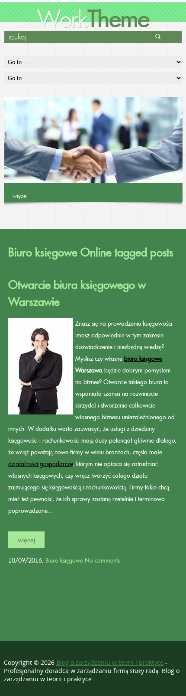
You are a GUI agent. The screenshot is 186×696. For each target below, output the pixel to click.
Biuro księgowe (64, 560)
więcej (20, 196)
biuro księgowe (143, 359)
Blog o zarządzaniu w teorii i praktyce (110, 662)
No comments (102, 560)
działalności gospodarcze (40, 464)
